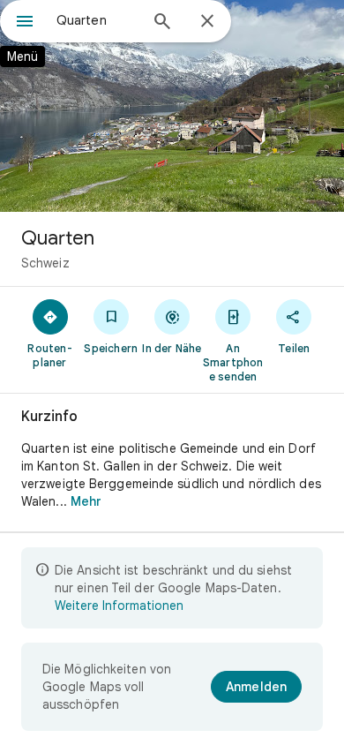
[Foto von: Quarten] (172, 106)
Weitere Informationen (119, 605)
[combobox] (97, 20)
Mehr (86, 501)
